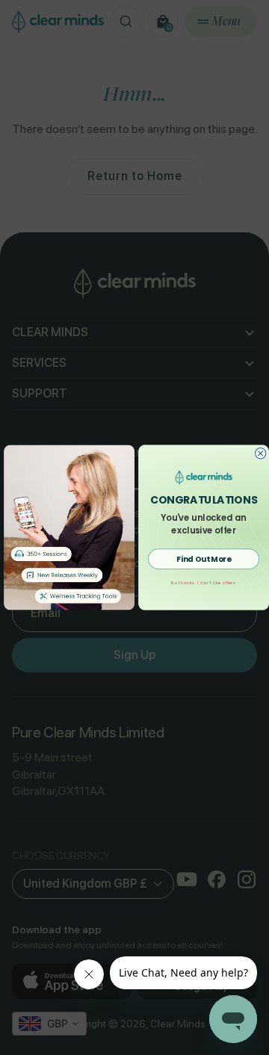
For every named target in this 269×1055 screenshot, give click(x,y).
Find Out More (203, 559)
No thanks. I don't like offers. (203, 583)
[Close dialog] (260, 453)
